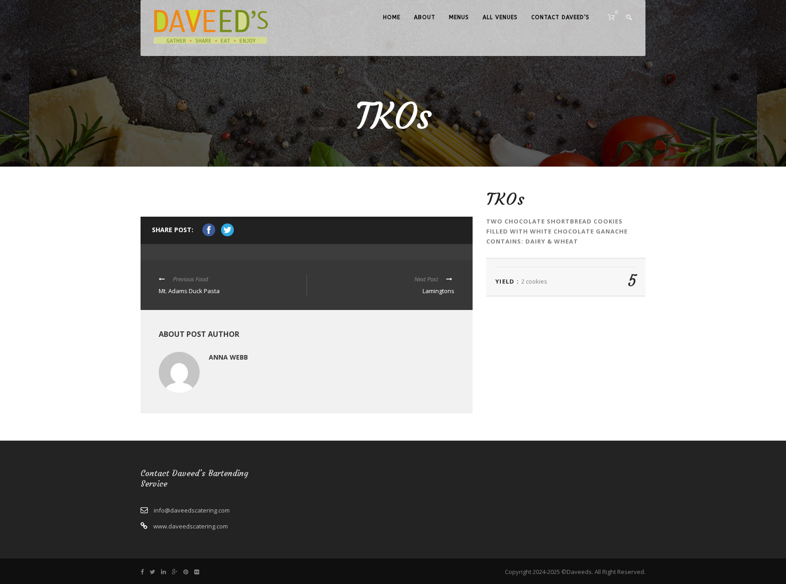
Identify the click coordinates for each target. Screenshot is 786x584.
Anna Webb (228, 357)
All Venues (500, 17)
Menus (459, 17)
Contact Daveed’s (560, 17)
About (424, 17)
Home (391, 17)
